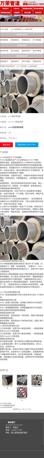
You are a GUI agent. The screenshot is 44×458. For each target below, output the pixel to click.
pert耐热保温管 (6, 326)
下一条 (28, 409)
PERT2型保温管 (5, 29)
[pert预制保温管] (36, 380)
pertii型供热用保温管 (6, 407)
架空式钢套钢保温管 (27, 61)
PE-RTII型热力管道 (5, 403)
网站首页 (5, 8)
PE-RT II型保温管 (22, 24)
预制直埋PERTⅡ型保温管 (10, 199)
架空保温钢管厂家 (16, 51)
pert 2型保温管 (5, 292)
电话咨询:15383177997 (27, 145)
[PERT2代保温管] (22, 380)
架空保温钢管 (38, 8)
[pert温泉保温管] (22, 91)
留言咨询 (6, 145)
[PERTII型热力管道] (7, 380)
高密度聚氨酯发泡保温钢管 (5, 40)
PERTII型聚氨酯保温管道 (7, 405)
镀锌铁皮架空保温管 (27, 51)
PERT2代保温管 (22, 386)
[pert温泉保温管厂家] (22, 392)
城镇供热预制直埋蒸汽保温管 (38, 61)
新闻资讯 (38, 12)
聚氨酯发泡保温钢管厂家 (16, 40)
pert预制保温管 (36, 386)
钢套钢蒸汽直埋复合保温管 (5, 61)
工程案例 (16, 12)
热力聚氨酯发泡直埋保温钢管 (38, 40)
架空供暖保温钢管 (38, 51)
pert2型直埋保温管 (15, 127)
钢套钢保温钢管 (5, 13)
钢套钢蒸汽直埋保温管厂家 (16, 61)
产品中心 (16, 8)
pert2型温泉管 (16, 29)
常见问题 (27, 12)
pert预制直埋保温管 (7, 261)
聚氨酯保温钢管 (27, 9)
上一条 (22, 409)
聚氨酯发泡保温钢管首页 (7, 66)
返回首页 (16, 409)
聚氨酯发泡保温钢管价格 (27, 40)
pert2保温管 (4, 157)
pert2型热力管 (27, 29)
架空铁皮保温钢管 (5, 51)
